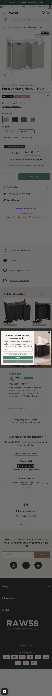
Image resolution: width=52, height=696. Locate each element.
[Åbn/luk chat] (4, 691)
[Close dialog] (49, 332)
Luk (18, 361)
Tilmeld (17, 358)
